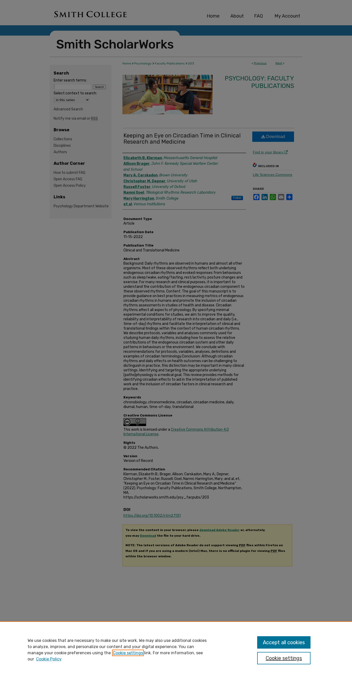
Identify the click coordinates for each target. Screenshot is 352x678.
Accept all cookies (284, 642)
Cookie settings (128, 652)
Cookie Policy (49, 659)
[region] (176, 649)
